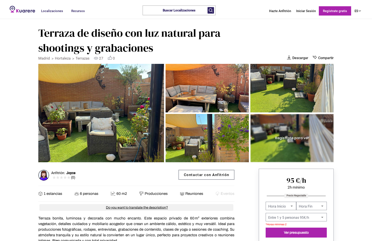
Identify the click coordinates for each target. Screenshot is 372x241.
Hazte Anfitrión (280, 11)
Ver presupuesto (296, 232)
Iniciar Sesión (306, 11)
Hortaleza (63, 58)
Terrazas (83, 58)
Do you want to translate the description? (137, 207)
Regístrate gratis (335, 11)
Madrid (44, 58)
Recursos (78, 11)
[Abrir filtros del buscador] (211, 10)
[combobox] (295, 217)
